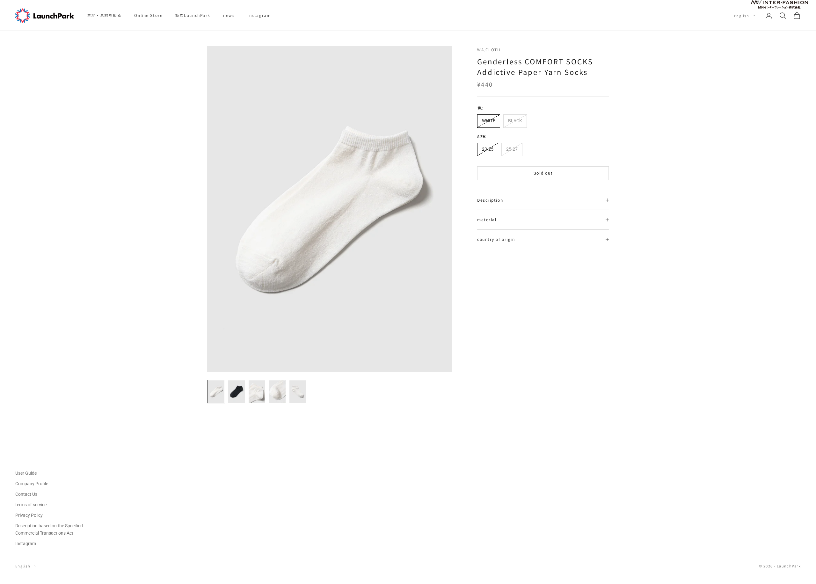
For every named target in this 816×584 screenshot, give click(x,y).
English (741, 15)
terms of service (31, 504)
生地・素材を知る (104, 15)
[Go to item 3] (257, 391)
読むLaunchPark (192, 15)
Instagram (259, 15)
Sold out (543, 173)
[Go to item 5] (298, 391)
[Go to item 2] (236, 391)
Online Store (148, 15)
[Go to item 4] (277, 391)
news (229, 15)
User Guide (26, 473)
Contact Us (26, 494)
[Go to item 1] (216, 391)
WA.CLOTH (488, 49)
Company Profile (31, 483)
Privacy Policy (29, 515)
